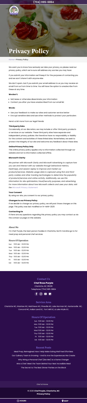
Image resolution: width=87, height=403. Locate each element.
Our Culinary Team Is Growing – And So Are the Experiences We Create (43, 355)
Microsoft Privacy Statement (25, 187)
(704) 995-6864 (43, 2)
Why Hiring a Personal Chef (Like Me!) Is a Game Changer (43, 359)
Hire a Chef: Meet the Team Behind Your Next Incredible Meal (44, 363)
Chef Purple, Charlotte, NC (47, 391)
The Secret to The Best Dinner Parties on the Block (43, 367)
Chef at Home (42, 384)
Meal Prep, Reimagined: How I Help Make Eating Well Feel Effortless (43, 351)
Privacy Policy (43, 394)
